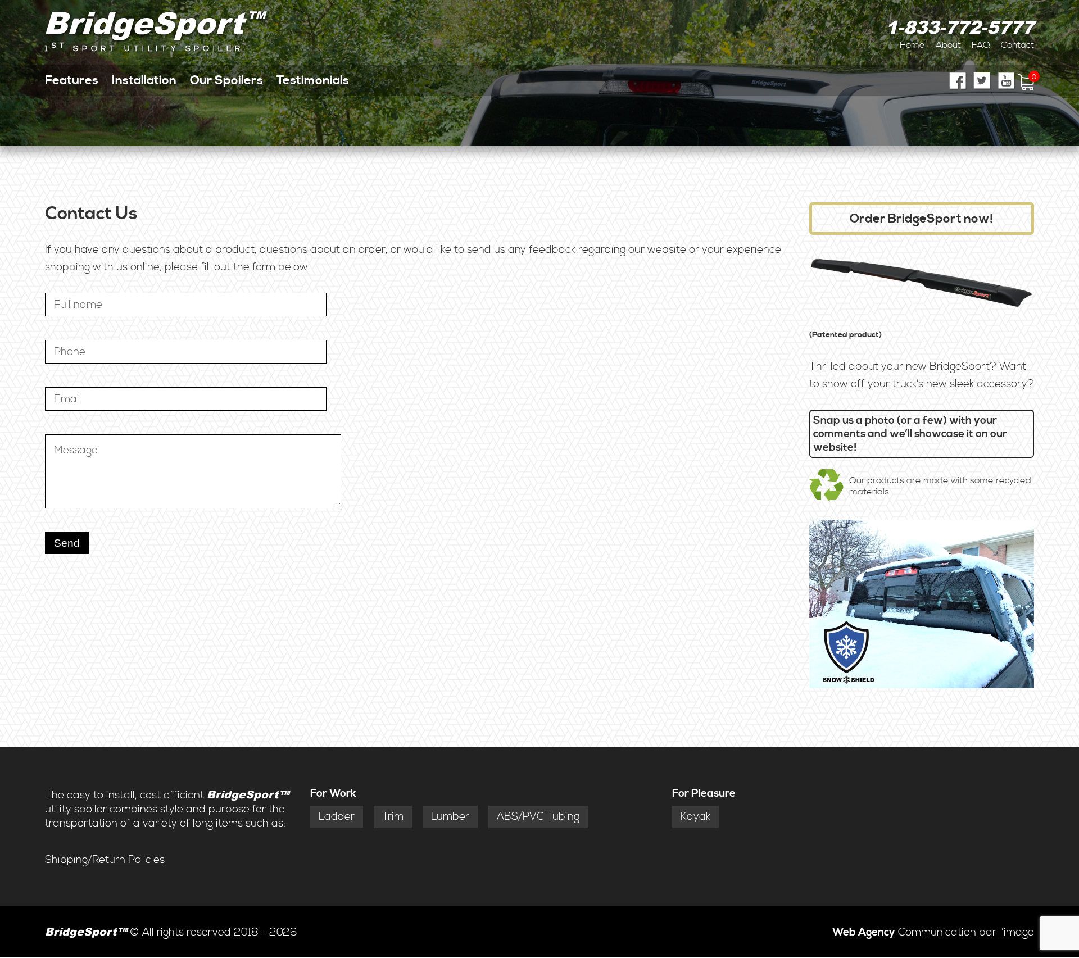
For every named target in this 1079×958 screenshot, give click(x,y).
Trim (393, 817)
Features (71, 80)
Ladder (337, 817)
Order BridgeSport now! (922, 218)
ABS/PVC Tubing (538, 817)
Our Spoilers (226, 80)
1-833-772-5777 (960, 26)
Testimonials (312, 80)
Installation (144, 80)
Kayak (695, 817)
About (948, 45)
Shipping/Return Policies (105, 860)
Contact (1017, 45)
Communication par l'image (933, 932)
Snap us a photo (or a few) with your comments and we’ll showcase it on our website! (910, 434)
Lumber (450, 817)
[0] (1026, 87)
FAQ (981, 45)
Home (912, 45)
